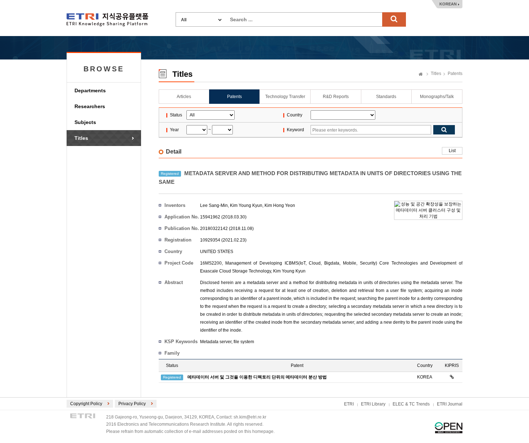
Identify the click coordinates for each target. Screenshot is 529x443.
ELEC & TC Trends (411, 404)
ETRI (349, 404)
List (452, 150)
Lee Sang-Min (214, 205)
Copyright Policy (86, 403)
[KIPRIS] (452, 377)
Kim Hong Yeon (279, 205)
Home (420, 74)
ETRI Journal (449, 404)
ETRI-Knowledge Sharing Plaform (107, 19)
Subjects (85, 122)
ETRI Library (373, 404)
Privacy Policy (132, 403)
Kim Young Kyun (246, 205)
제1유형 (448, 427)
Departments (90, 90)
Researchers (89, 106)
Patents (455, 73)
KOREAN (448, 4)
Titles (81, 138)
